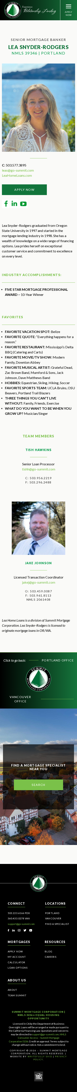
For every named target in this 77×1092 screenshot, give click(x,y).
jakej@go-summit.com (38, 582)
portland (52, 913)
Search (38, 785)
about (12, 989)
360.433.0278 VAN (19, 918)
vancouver (53, 918)
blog (48, 951)
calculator (16, 962)
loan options (18, 967)
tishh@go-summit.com (38, 469)
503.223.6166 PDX (19, 913)
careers (50, 956)
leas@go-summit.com (18, 170)
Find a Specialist (57, 924)
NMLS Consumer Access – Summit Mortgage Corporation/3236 (37, 1038)
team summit (17, 995)
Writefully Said (40, 1056)
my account (17, 956)
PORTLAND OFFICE (58, 660)
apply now (24, 189)
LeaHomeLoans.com (17, 175)
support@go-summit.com (21, 924)
